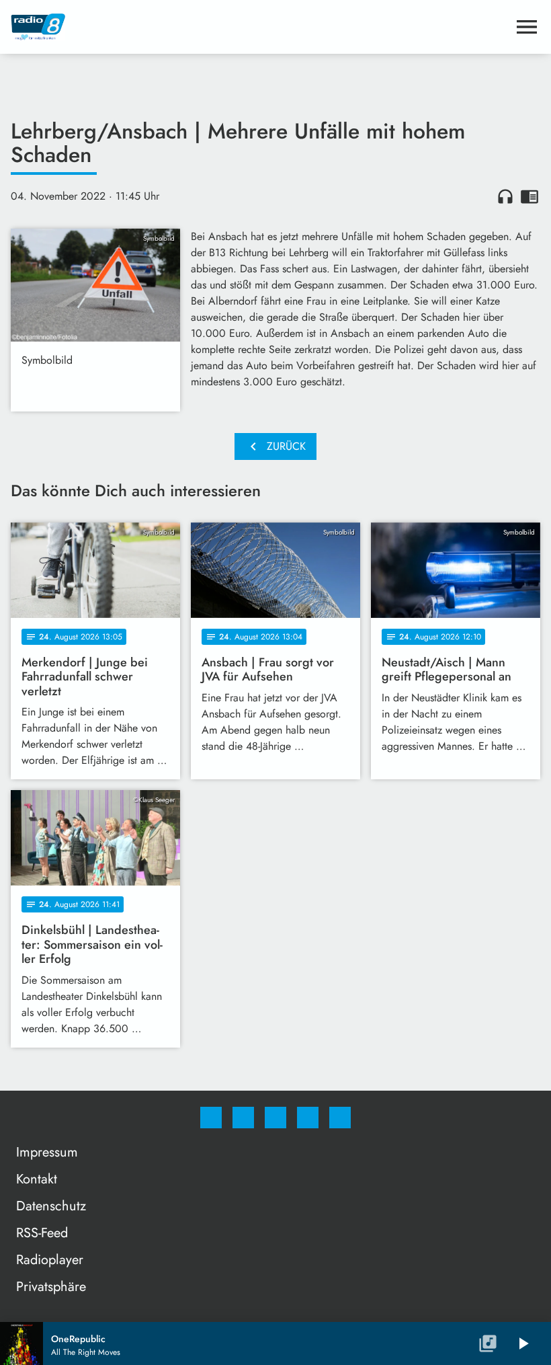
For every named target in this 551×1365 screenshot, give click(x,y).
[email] (340, 1117)
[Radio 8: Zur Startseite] (259, 26)
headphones (505, 196)
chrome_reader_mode (529, 196)
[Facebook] (211, 1117)
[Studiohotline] (308, 1117)
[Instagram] (243, 1117)
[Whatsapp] (275, 1117)
